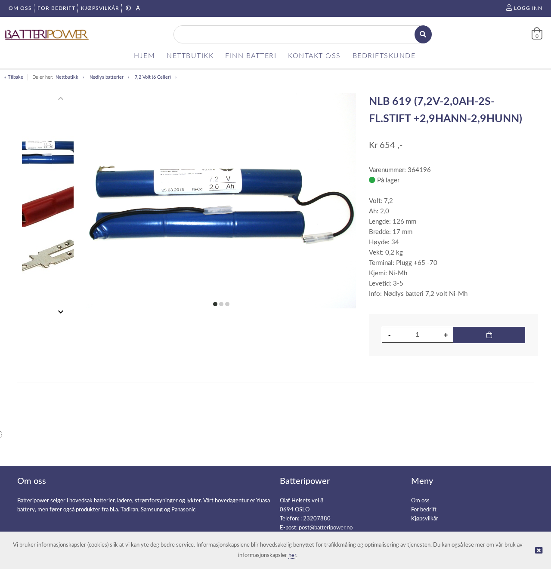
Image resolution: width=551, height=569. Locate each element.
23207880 (317, 519)
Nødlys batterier (107, 77)
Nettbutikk (67, 77)
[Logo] (47, 34)
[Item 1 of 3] (47, 205)
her (292, 555)
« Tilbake (13, 77)
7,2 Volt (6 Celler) (153, 77)
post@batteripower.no (326, 528)
